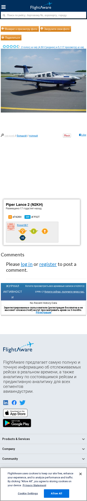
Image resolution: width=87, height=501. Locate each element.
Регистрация (43, 312)
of (33, 217)
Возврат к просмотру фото (21, 29)
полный (33, 135)
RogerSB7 (22, 225)
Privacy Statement (34, 485)
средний (9, 135)
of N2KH (15, 217)
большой (22, 135)
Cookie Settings (28, 493)
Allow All (56, 493)
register (48, 264)
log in (27, 264)
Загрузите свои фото (56, 29)
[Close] (80, 473)
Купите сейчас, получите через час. (65, 291)
